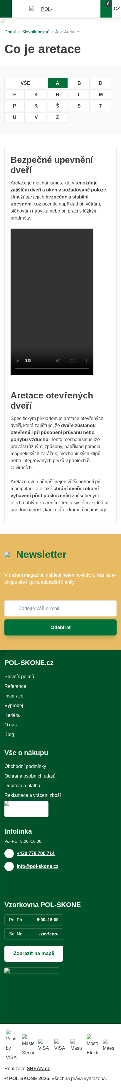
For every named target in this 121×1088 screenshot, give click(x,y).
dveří (35, 189)
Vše (25, 83)
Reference (15, 686)
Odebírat (61, 627)
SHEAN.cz (38, 1068)
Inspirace (13, 695)
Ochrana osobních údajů (30, 775)
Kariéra (12, 715)
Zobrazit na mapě (34, 953)
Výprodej (13, 705)
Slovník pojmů (35, 31)
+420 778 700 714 (36, 853)
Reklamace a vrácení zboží (32, 795)
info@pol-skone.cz (37, 866)
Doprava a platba (22, 785)
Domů (10, 31)
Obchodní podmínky (25, 766)
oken (51, 189)
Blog (9, 734)
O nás (10, 724)
